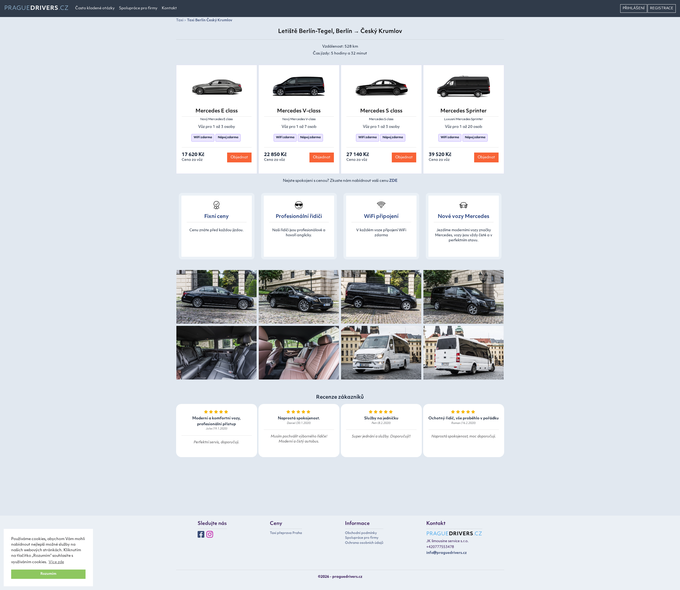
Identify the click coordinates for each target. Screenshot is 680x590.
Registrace (661, 8)
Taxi (179, 20)
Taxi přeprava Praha (286, 533)
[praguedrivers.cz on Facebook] (201, 536)
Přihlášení (634, 8)
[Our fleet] (216, 298)
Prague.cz (36, 8)
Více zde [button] (56, 562)
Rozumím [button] (48, 574)
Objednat (239, 157)
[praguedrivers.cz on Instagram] (209, 536)
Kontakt (169, 8)
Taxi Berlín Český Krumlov (209, 20)
